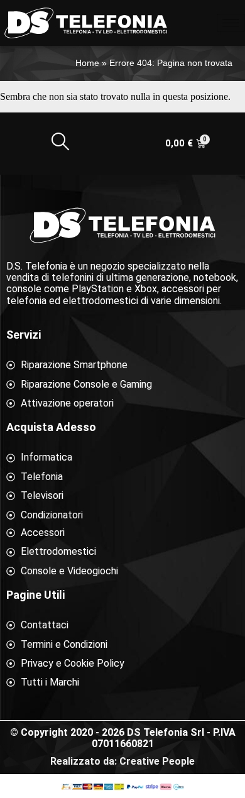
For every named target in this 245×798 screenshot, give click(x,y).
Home (87, 63)
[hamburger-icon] (231, 23)
